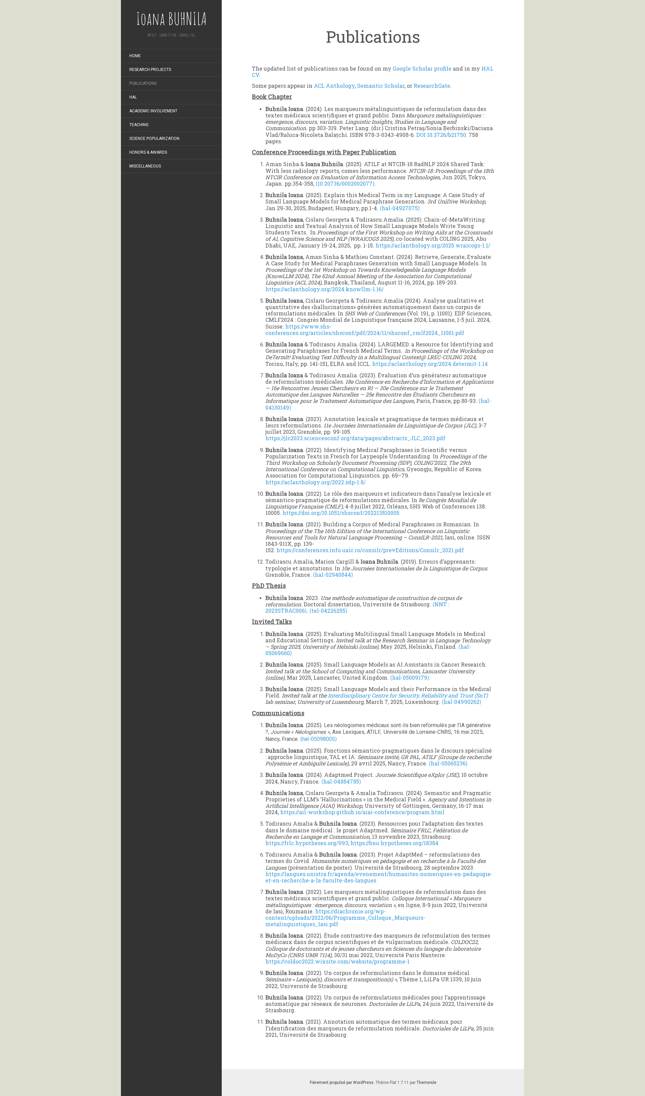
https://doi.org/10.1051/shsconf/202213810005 (341, 512)
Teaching (138, 124)
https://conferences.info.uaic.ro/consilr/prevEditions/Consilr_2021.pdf (370, 550)
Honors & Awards (148, 152)
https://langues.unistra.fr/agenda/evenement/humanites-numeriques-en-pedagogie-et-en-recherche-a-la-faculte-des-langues (378, 877)
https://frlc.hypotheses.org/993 (306, 842)
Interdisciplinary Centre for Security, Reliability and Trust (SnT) (408, 695)
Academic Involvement (153, 111)
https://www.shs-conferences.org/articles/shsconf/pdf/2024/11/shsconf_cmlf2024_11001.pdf (364, 329)
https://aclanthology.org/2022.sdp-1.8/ (315, 482)
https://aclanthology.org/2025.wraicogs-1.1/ (433, 245)
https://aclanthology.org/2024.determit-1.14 (430, 363)
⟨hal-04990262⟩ (461, 701)
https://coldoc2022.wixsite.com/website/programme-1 (337, 961)
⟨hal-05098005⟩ (318, 739)
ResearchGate (432, 85)
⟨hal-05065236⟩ (448, 763)
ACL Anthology (334, 85)
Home (135, 55)
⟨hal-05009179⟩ (409, 677)
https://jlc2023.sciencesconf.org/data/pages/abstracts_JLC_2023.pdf (355, 438)
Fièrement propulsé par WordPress (342, 1082)
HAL (133, 97)
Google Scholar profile (422, 68)
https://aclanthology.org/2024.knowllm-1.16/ (324, 289)
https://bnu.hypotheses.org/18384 (394, 842)
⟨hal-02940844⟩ (333, 574)
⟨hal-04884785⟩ (341, 781)
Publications (143, 83)
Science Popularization (154, 138)
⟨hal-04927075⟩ (400, 208)
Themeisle (426, 1082)
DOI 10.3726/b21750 (440, 134)
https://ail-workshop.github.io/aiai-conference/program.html (362, 812)
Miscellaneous (145, 166)
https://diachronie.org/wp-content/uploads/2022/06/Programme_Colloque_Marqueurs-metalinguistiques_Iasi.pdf (345, 918)
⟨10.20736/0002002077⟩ (345, 183)
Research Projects (150, 69)
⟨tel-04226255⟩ (328, 610)
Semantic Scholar (380, 85)
